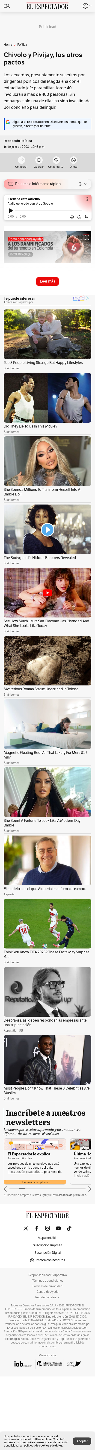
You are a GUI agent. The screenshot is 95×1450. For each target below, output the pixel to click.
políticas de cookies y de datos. (43, 1445)
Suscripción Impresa (47, 1245)
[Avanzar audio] (79, 217)
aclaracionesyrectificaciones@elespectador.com (59, 1327)
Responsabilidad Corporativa (47, 1275)
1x (86, 216)
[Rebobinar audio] (72, 217)
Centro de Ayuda (48, 1291)
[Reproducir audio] (11, 210)
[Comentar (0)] (56, 160)
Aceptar (82, 1441)
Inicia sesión (16, 1176)
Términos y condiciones (47, 1280)
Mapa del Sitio (47, 1238)
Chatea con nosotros (50, 1260)
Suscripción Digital (48, 1253)
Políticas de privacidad (47, 1286)
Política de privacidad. (73, 1195)
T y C (44, 1195)
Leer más (47, 281)
